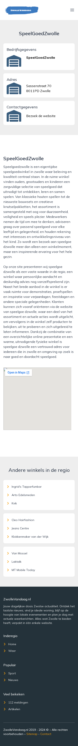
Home (12, 644)
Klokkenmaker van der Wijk (30, 537)
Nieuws (13, 680)
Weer (12, 651)
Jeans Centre (20, 528)
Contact (45, 734)
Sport (12, 673)
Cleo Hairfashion (23, 520)
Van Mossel (19, 553)
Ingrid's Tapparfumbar (27, 487)
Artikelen (14, 709)
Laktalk (16, 562)
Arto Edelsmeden (23, 495)
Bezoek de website (41, 116)
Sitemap (31, 734)
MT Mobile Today (23, 570)
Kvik (14, 503)
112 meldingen (18, 702)
